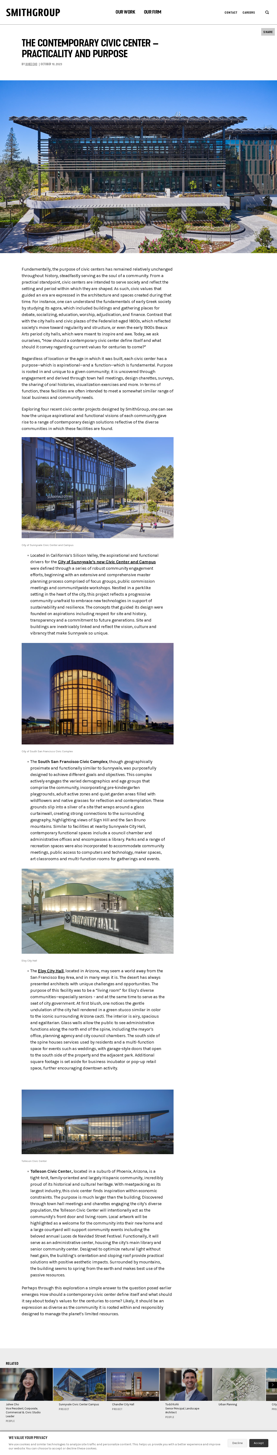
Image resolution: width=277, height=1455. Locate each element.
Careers (249, 12)
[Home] (33, 12)
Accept (259, 1443)
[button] (125, 13)
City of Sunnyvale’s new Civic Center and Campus (107, 561)
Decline (237, 1443)
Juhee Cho (31, 64)
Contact (231, 12)
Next (272, 1384)
